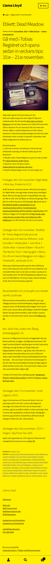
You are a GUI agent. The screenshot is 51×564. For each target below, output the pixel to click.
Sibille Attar (13, 473)
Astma (17, 454)
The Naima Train (36, 473)
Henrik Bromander (9, 465)
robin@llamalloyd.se (11, 529)
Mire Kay (10, 470)
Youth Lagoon (37, 476)
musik (13, 451)
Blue (37, 454)
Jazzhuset (6, 468)
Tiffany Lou (41, 316)
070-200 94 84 (8, 532)
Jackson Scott (37, 465)
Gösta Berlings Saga (19, 462)
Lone (4, 470)
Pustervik (42, 470)
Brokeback (43, 454)
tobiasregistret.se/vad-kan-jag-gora (17, 167)
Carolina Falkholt (9, 457)
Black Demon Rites (28, 454)
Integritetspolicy (10, 550)
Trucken (13, 476)
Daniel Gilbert (32, 457)
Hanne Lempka (32, 462)
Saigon (5, 473)
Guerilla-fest (38, 211)
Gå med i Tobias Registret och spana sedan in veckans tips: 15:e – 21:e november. (23, 48)
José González (24, 468)
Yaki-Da (28, 476)
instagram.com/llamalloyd (14, 520)
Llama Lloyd (12, 5)
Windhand (21, 476)
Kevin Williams (36, 468)
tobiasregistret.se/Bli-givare (17, 161)
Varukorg (39, 558)
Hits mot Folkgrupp (24, 465)
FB (4, 319)
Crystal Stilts (21, 457)
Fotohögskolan (25, 460)
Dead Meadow (14, 460)
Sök (25, 560)
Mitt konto (8, 560)
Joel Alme (14, 468)
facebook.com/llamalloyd (13, 523)
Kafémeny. (7, 499)
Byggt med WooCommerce (29, 550)
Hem (7, 15)
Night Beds (28, 470)
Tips (18, 451)
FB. (35, 201)
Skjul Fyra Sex (24, 473)
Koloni (44, 468)
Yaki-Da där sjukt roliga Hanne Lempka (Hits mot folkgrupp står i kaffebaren (24, 217)
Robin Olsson (34, 31)
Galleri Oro (7, 462)
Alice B (12, 454)
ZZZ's (45, 476)
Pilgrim (35, 470)
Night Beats (18, 470)
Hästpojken (43, 462)
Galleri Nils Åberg (38, 460)
